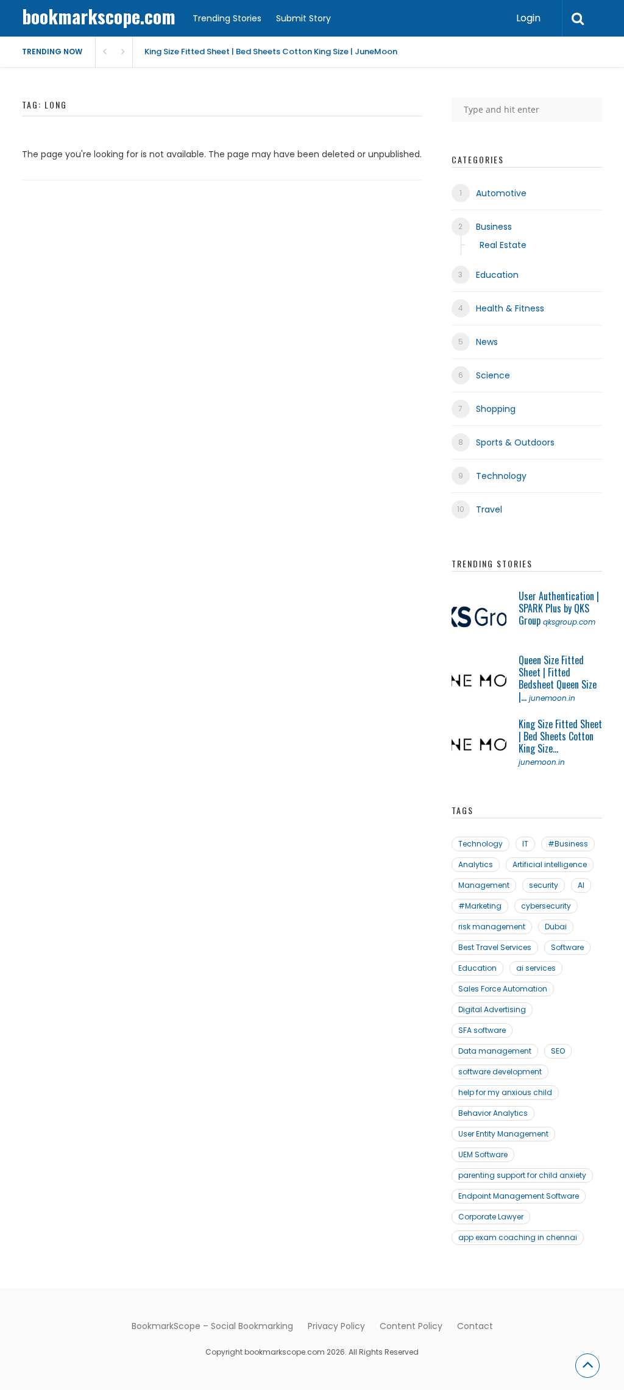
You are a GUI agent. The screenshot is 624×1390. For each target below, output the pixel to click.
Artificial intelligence (549, 864)
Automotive (501, 193)
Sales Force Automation (502, 989)
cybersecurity (546, 906)
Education (497, 275)
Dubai (556, 926)
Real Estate (503, 245)
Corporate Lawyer (490, 1216)
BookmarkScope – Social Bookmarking (212, 1326)
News (487, 342)
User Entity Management (503, 1134)
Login (528, 18)
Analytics (475, 864)
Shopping (496, 409)
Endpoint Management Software (518, 1196)
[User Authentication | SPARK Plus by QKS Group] (479, 617)
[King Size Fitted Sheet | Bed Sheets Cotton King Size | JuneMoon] (479, 745)
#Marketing (480, 906)
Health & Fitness (510, 308)
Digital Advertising (492, 1009)
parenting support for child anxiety (522, 1175)
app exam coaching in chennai (517, 1237)
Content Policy (411, 1326)
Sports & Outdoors (515, 442)
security (543, 885)
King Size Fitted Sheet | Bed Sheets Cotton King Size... (560, 736)
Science (493, 375)
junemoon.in (552, 698)
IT (525, 844)
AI (581, 885)
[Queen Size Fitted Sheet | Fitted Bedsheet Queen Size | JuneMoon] (479, 681)
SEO (558, 1051)
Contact (475, 1326)
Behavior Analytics (493, 1113)
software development (500, 1071)
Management (483, 885)
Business (494, 227)
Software (567, 947)
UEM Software (483, 1154)
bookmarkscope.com (99, 16)
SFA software (482, 1030)
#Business (568, 844)
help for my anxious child (505, 1092)
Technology (501, 476)
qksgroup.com (569, 622)
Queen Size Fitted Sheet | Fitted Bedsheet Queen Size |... (558, 678)
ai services (536, 968)
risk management (491, 926)
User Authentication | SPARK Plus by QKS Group (559, 608)
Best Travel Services (494, 947)
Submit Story (303, 18)
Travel (489, 509)
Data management (494, 1051)
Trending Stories (227, 18)
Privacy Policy (336, 1326)
